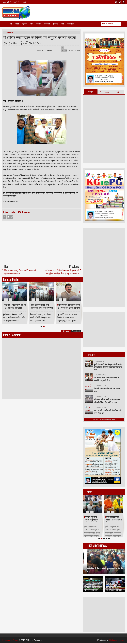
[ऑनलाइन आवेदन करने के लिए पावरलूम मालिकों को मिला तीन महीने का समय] (89, 399)
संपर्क (24, 2)
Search (123, 24)
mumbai (9, 32)
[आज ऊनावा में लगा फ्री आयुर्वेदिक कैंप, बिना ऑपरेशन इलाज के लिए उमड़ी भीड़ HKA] (41, 291)
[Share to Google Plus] (24, 293)
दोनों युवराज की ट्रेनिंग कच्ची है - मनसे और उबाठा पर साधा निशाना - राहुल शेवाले (69, 308)
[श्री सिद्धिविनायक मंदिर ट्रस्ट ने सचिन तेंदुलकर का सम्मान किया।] (113, 504)
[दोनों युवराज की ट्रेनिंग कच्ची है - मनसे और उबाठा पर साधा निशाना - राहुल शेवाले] (68, 291)
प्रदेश (17, 24)
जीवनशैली (70, 24)
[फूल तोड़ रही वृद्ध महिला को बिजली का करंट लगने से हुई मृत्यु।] (89, 410)
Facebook (4, 217)
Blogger (66, 331)
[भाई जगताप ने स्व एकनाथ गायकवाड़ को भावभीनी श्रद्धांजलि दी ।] (89, 377)
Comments (104, 92)
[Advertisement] (80, 12)
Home (5, 24)
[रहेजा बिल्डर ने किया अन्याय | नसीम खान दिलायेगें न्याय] (104, 561)
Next (79, 291)
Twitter (8, 217)
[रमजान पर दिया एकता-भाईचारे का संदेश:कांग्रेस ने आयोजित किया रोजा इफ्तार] (92, 504)
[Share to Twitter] (21, 293)
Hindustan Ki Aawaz (44, 50)
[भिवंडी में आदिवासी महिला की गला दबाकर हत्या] (89, 388)
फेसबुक (90, 92)
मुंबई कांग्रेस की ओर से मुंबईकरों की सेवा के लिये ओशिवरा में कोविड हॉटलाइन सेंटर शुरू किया (108, 367)
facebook (123, 2)
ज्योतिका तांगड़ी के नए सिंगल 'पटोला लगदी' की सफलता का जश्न (114, 587)
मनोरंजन (47, 24)
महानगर (24, 24)
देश (11, 24)
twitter (119, 2)
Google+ (11, 217)
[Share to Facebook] (17, 293)
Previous (3, 291)
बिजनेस (38, 24)
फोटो (62, 24)
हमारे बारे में (7, 2)
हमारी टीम (17, 2)
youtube (116, 2)
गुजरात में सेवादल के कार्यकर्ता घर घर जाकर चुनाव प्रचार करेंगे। (93, 587)
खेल (31, 24)
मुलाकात (55, 24)
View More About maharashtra (104, 419)
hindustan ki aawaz (117, 640)
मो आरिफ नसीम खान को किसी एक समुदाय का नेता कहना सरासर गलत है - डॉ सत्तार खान (39, 39)
